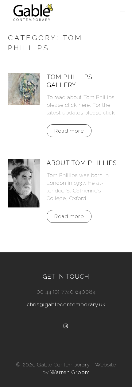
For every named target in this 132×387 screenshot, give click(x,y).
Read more (69, 131)
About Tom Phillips (82, 163)
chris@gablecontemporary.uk (66, 304)
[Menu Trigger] (122, 10)
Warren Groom (70, 372)
